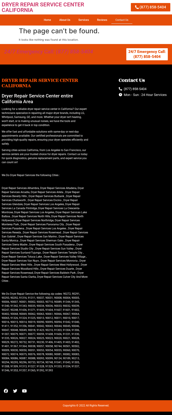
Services (83, 20)
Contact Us (121, 20)
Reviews (102, 20)
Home (47, 20)
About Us (64, 20)
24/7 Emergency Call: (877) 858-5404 (48, 51)
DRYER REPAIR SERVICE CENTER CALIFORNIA (43, 7)
